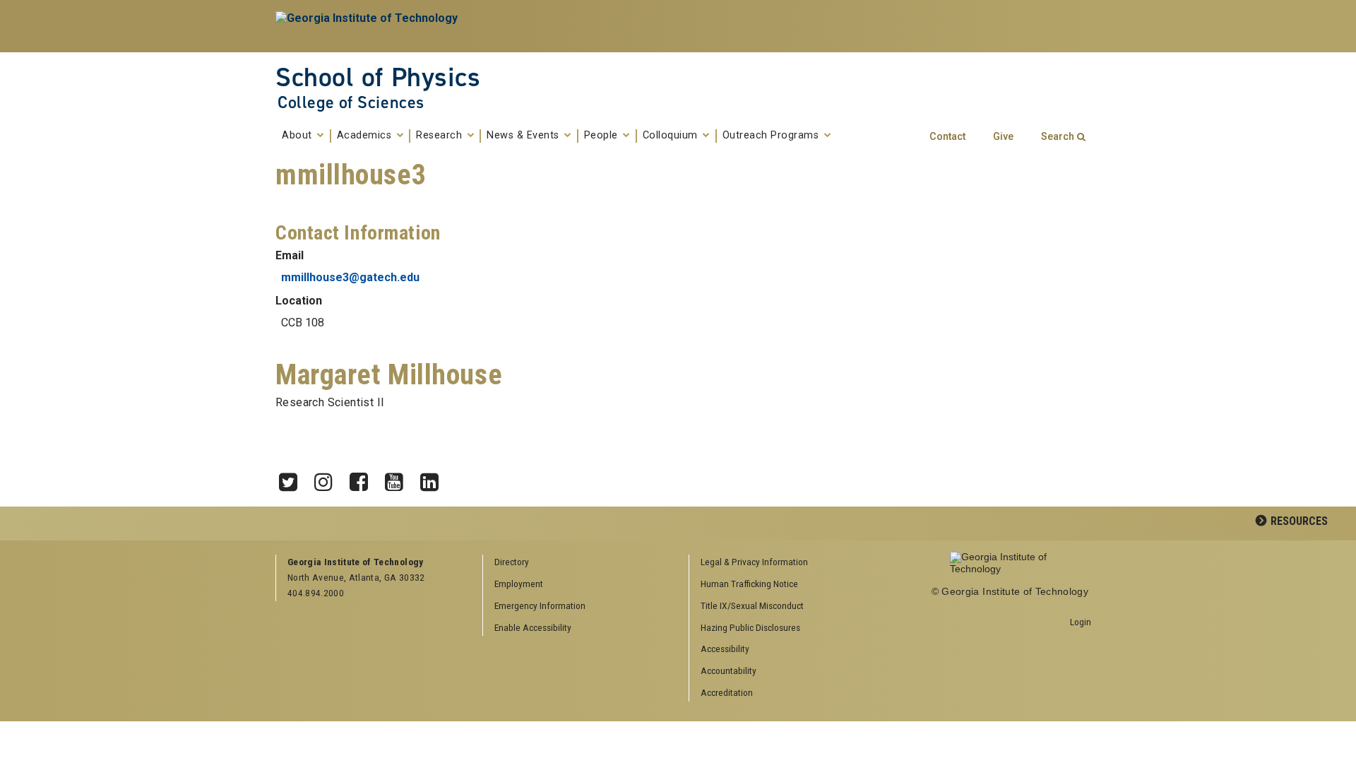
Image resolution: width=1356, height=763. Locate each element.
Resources (1299, 521)
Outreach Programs (772, 136)
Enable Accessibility (532, 627)
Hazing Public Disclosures (750, 627)
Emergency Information (539, 605)
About (298, 136)
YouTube (399, 478)
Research (440, 136)
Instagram (328, 478)
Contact (947, 137)
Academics (366, 136)
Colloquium (672, 136)
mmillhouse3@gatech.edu (350, 277)
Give (1003, 137)
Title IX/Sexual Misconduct (752, 605)
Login (1080, 621)
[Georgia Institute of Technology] (368, 26)
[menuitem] (787, 563)
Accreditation (727, 692)
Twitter (293, 478)
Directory (511, 561)
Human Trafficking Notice (749, 583)
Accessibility (725, 648)
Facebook (364, 478)
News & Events (524, 136)
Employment (518, 583)
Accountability (728, 670)
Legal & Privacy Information (754, 561)
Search (1057, 137)
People (603, 136)
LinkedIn (434, 478)
